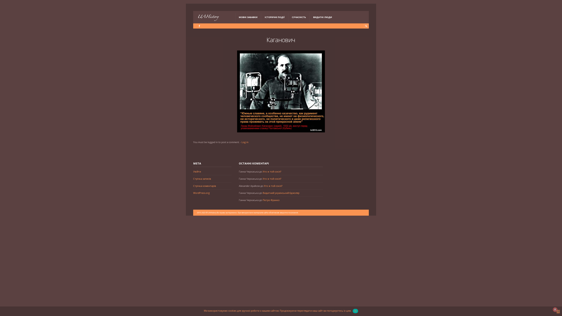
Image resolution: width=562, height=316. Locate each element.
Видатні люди (322, 17)
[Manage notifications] (555, 309)
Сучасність (299, 17)
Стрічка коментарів (204, 186)
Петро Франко (271, 200)
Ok (355, 311)
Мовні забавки (248, 17)
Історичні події (275, 17)
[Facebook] (199, 26)
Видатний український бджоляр (281, 193)
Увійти (197, 171)
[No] (558, 311)
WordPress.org (201, 193)
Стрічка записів (202, 178)
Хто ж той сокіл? (272, 171)
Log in (244, 142)
